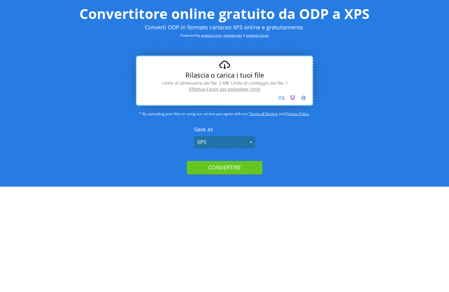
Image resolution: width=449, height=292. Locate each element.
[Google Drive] (303, 98)
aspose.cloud (257, 35)
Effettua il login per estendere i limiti (224, 89)
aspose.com (211, 35)
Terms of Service (263, 113)
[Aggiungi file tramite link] (281, 98)
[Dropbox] (292, 98)
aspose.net (232, 35)
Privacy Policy (297, 113)
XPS (201, 142)
